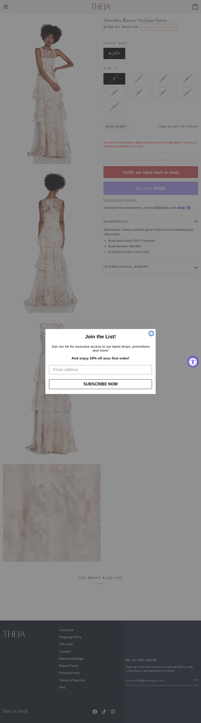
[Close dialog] (151, 333)
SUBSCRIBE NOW (100, 384)
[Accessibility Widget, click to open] (193, 361)
